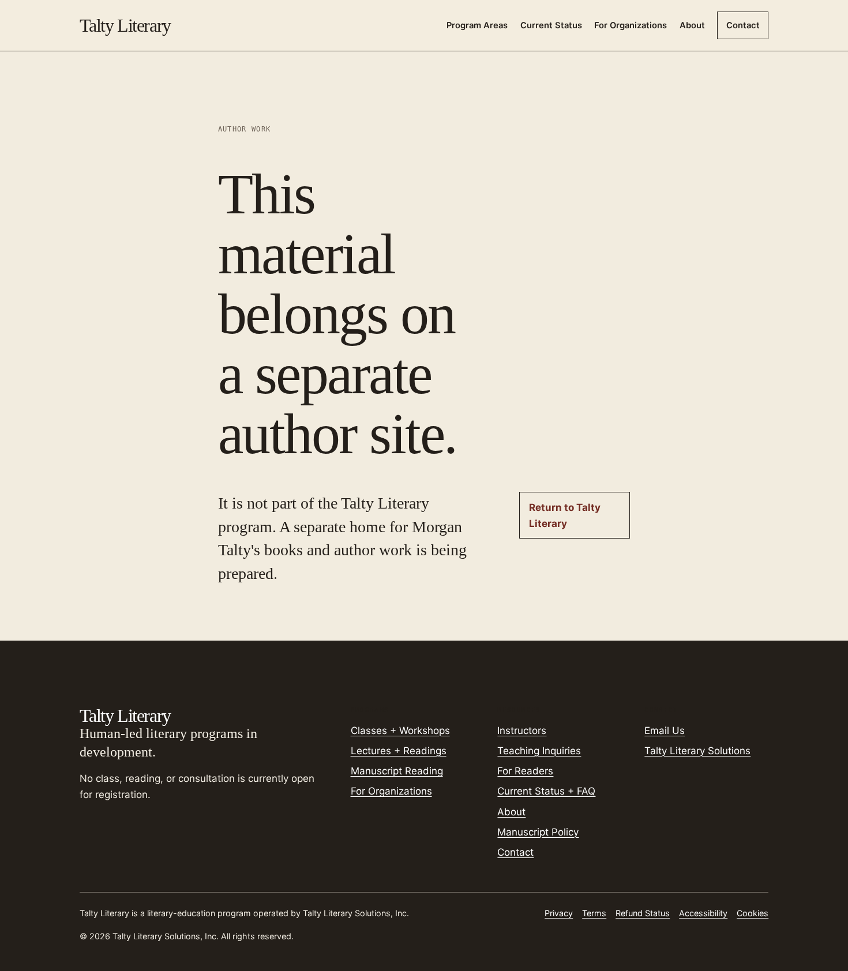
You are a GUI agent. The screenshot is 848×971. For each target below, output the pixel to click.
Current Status (551, 25)
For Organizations (630, 25)
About (692, 25)
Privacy (559, 913)
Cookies (752, 913)
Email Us (664, 730)
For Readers (525, 771)
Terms (594, 913)
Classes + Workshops (400, 730)
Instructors (521, 730)
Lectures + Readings (398, 751)
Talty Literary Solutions (697, 751)
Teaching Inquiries (539, 751)
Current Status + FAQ (546, 791)
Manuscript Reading (397, 771)
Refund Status (643, 913)
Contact (743, 25)
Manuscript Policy (538, 832)
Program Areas (477, 25)
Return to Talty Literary (565, 515)
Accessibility (703, 913)
